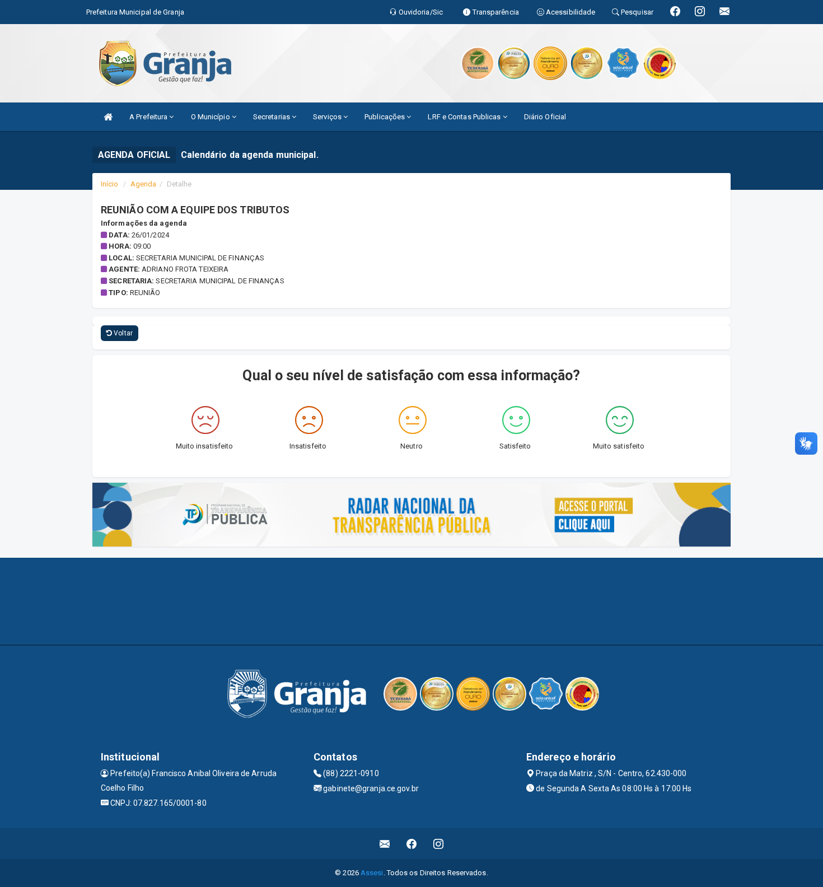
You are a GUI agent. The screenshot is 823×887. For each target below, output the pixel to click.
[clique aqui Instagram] (438, 843)
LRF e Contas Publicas (465, 117)
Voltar (122, 333)
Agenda (143, 184)
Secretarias (272, 117)
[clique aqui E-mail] (385, 843)
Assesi (372, 873)
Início (110, 184)
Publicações (385, 117)
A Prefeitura (149, 117)
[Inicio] (108, 116)
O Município (211, 117)
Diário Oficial (545, 117)
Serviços (328, 117)
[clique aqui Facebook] (412, 843)
